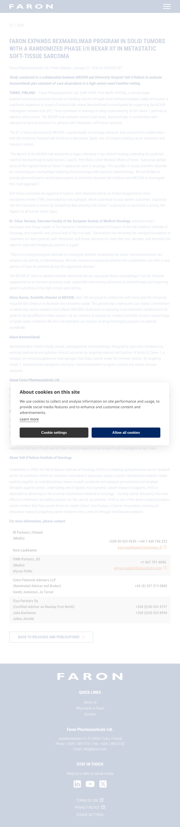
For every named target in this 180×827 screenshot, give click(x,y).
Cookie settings (54, 432)
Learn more (29, 419)
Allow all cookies (126, 432)
